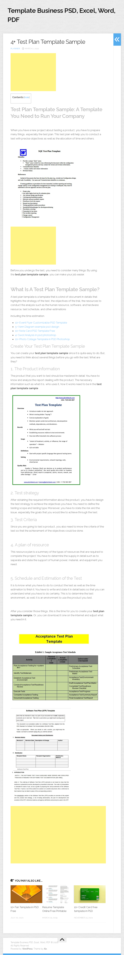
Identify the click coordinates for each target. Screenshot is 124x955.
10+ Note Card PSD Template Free (35, 330)
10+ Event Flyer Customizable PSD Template (41, 322)
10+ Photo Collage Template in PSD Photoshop (42, 339)
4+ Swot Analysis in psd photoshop (35, 335)
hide (26, 97)
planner (15, 48)
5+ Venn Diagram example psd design (37, 326)
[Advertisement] (33, 72)
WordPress (27, 949)
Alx (45, 949)
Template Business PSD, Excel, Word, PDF (61, 15)
